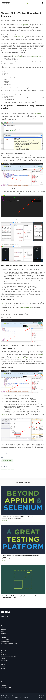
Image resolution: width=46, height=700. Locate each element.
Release (2, 631)
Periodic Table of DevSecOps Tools (8, 656)
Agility (2, 621)
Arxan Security (4, 623)
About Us (3, 676)
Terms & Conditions (28, 695)
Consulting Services (5, 639)
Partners (2, 679)
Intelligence (3, 629)
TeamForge (3, 633)
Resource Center (4, 650)
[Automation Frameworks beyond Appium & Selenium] (23, 500)
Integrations (3, 645)
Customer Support (4, 670)
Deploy (2, 627)
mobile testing (24, 24)
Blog (2, 652)
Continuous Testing (7, 460)
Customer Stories (4, 683)
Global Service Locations (6, 687)
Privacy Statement (18, 695)
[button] (42, 3)
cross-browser (23, 34)
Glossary (3, 648)
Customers (3, 658)
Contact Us (3, 666)
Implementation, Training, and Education (9, 643)
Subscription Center (24, 697)
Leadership (3, 685)
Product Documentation (5, 646)
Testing (26, 3)
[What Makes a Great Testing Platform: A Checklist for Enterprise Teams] (23, 539)
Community (3, 668)
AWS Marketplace (4, 660)
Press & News (4, 677)
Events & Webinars (5, 641)
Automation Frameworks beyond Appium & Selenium (18, 516)
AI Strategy (3, 654)
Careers (2, 681)
